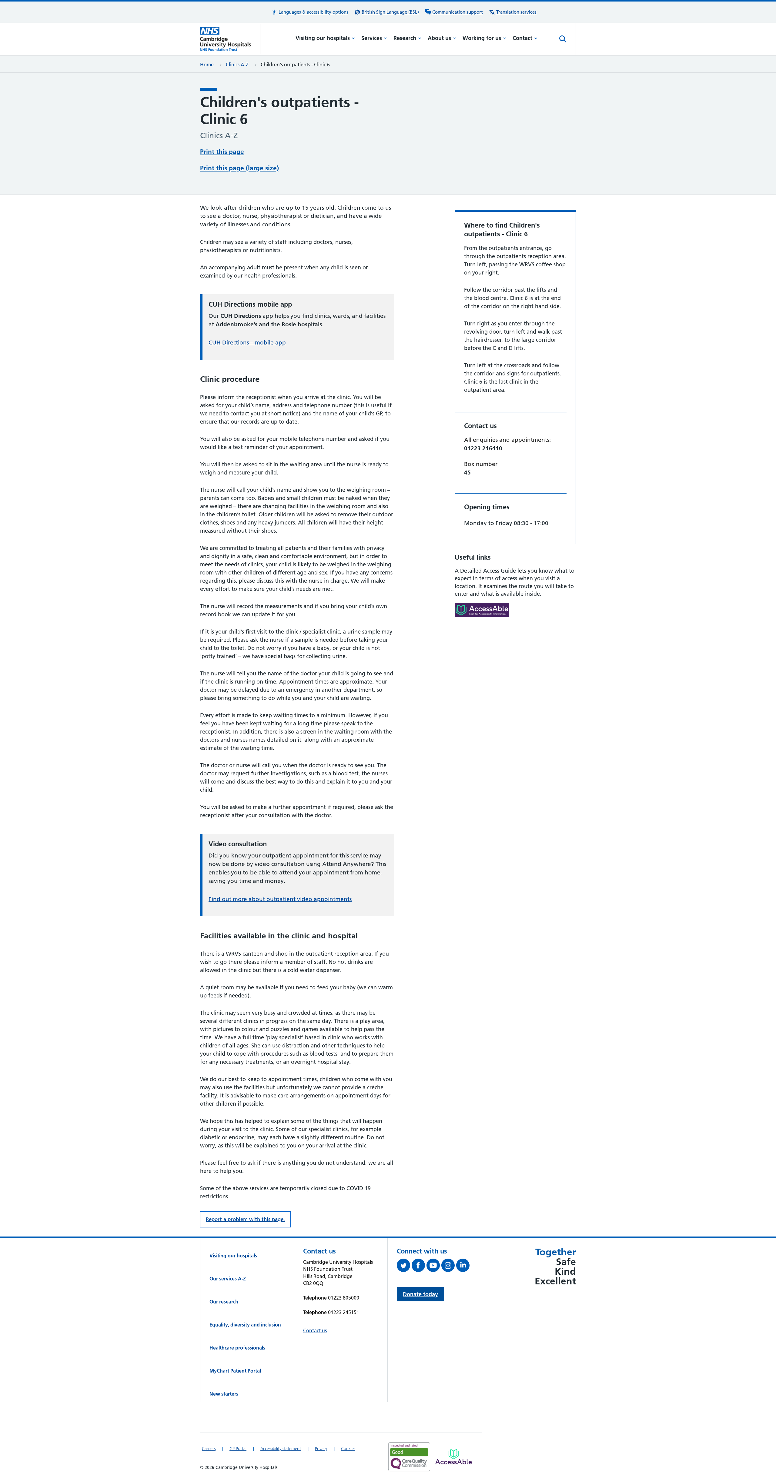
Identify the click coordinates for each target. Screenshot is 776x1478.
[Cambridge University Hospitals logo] (230, 39)
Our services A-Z (227, 1279)
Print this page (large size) (239, 168)
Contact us (315, 1330)
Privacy (321, 1448)
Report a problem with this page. (245, 1219)
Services (371, 38)
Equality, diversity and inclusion (245, 1325)
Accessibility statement (280, 1448)
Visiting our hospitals (323, 38)
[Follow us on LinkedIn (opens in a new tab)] (463, 1266)
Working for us (482, 38)
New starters (223, 1394)
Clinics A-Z (237, 65)
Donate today (420, 1294)
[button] (309, 12)
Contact (522, 38)
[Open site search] (563, 39)
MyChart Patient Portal (235, 1371)
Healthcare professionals (237, 1348)
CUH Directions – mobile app (247, 342)
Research (404, 38)
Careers (209, 1448)
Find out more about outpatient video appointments (280, 899)
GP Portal (237, 1448)
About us (439, 38)
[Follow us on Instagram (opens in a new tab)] (448, 1266)
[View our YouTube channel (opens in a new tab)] (433, 1266)
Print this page (222, 151)
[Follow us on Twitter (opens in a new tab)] (404, 1266)
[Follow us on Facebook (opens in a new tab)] (419, 1266)
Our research (223, 1302)
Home (207, 65)
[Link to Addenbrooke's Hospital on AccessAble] (454, 1456)
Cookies (348, 1448)
